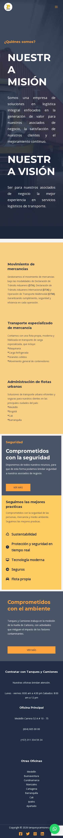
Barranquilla (31, 793)
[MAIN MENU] (56, 7)
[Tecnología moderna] (25, 560)
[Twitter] (28, 834)
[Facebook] (21, 834)
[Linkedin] (42, 834)
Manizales (31, 784)
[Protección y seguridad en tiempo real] (31, 547)
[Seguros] (15, 569)
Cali (31, 797)
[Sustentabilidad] (21, 534)
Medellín (31, 771)
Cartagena (31, 788)
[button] (55, 829)
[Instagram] (35, 834)
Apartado (31, 806)
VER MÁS (31, 650)
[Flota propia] (18, 579)
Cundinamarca (31, 780)
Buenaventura (31, 776)
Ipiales (31, 801)
